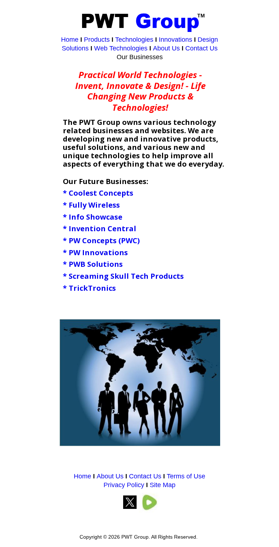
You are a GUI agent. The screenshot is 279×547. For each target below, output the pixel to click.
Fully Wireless (94, 205)
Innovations (175, 39)
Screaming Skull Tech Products (126, 276)
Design (208, 39)
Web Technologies (120, 48)
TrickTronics (92, 288)
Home (82, 476)
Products (97, 39)
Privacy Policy (124, 485)
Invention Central (102, 228)
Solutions (75, 48)
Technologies (134, 39)
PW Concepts (93, 240)
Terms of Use (186, 476)
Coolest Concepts (101, 193)
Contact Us (146, 476)
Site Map (162, 485)
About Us (110, 476)
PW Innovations (98, 252)
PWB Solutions (96, 264)
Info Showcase (95, 217)
